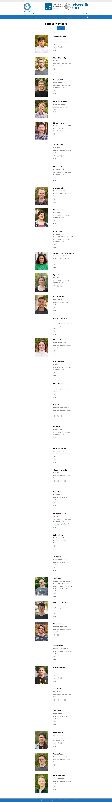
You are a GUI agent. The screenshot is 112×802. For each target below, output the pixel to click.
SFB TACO (28, 11)
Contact (80, 1)
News (45, 17)
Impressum (85, 1)
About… (31, 17)
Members (63, 17)
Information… (71, 17)
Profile (54, 50)
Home (26, 17)
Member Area (74, 1)
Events (49, 17)
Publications (56, 17)
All (41, 32)
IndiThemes (47, 799)
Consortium (38, 17)
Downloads (79, 17)
